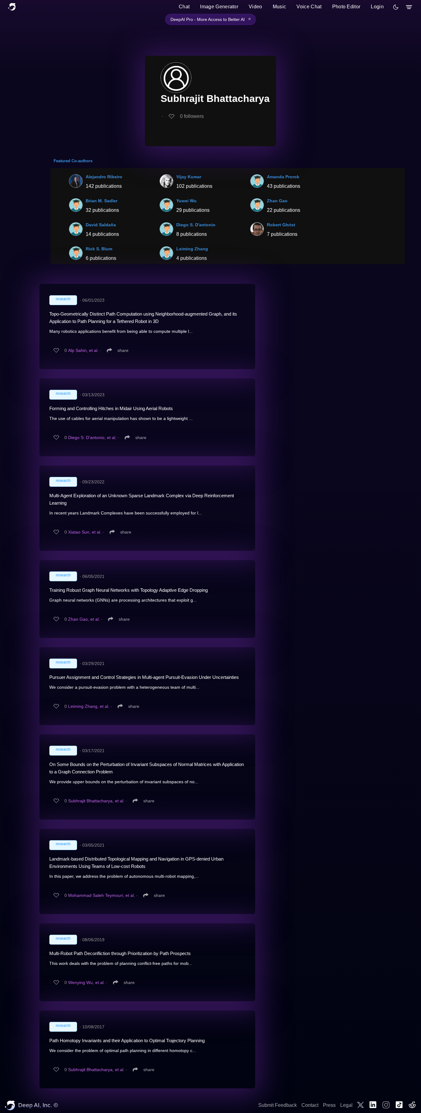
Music (279, 6)
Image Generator (219, 6)
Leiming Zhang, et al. (88, 706)
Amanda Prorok (283, 176)
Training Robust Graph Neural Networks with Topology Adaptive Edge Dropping (128, 590)
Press (329, 1105)
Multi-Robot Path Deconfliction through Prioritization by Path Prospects (120, 953)
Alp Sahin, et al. (83, 350)
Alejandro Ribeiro (104, 176)
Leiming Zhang (192, 248)
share (123, 350)
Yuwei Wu (186, 200)
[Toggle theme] (396, 7)
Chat (184, 6)
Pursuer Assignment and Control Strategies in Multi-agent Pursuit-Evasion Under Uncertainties (144, 677)
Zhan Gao (277, 200)
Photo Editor (346, 6)
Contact (309, 1105)
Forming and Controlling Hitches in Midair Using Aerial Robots (111, 408)
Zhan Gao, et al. (84, 619)
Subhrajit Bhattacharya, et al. (96, 800)
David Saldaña (101, 224)
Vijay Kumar (188, 176)
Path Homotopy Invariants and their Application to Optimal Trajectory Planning (127, 1040)
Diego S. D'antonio (195, 224)
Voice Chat (308, 6)
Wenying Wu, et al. (86, 982)
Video (255, 6)
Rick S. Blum (99, 248)
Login (377, 6)
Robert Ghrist (281, 224)
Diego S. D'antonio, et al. (92, 437)
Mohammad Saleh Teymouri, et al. (101, 895)
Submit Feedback (277, 1105)
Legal (346, 1105)
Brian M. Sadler (101, 200)
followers (192, 116)
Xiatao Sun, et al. (84, 532)
